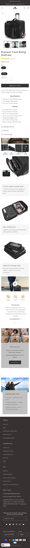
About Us (5, 424)
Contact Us (6, 447)
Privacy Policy (7, 481)
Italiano (22, 534)
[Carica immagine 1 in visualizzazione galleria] (7, 44)
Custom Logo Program (9, 477)
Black (4, 73)
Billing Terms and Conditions (11, 484)
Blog (4, 427)
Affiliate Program (7, 474)
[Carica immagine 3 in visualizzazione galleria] (22, 44)
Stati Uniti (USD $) (9, 534)
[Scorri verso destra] (28, 44)
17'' (3, 67)
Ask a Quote (15, 362)
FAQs (4, 461)
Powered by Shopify (17, 545)
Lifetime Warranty (8, 454)
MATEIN (13, 545)
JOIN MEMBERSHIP (14, 319)
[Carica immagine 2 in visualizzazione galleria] (14, 44)
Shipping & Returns (8, 451)
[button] (2, 8)
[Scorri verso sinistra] (1, 44)
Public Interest (7, 434)
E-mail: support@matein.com (11, 493)
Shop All (5, 471)
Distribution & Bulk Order (10, 431)
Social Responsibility (8, 438)
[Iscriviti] (25, 518)
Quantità (3, 77)
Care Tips (5, 458)
